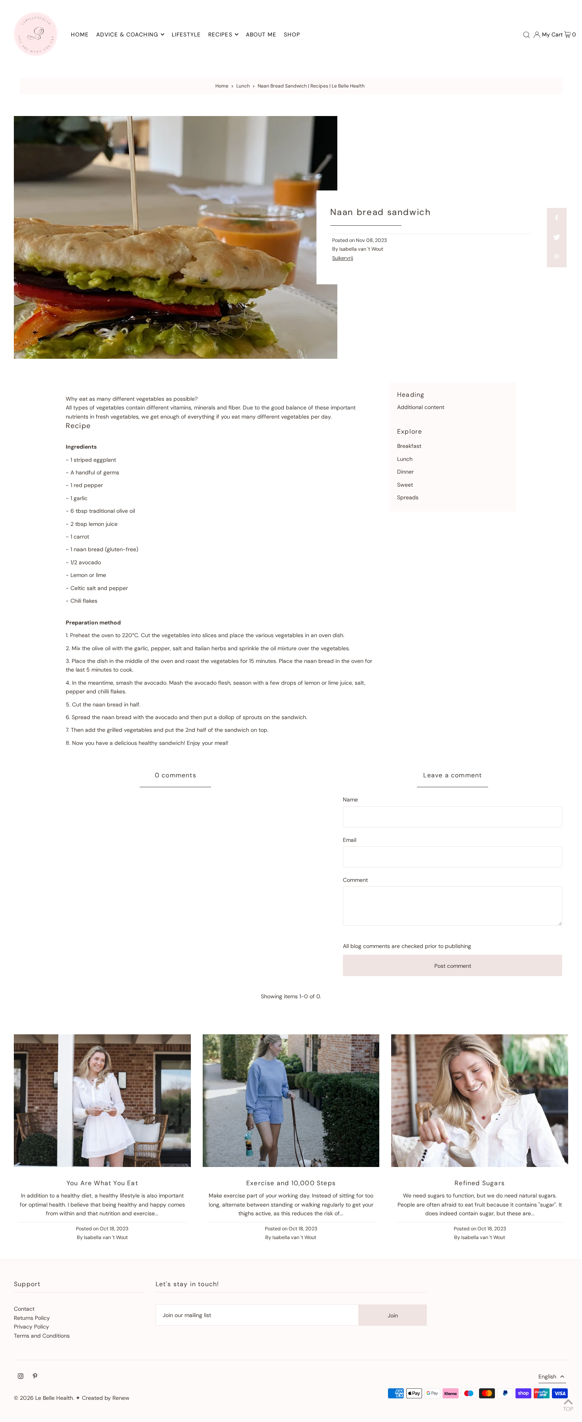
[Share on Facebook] (557, 218)
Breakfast (409, 445)
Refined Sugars (480, 1183)
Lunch (243, 86)
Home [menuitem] (80, 34)
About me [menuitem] (261, 34)
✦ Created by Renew (102, 1397)
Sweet (405, 484)
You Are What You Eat (102, 1183)
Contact (24, 1308)
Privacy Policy (31, 1326)
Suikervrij (342, 258)
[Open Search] (526, 34)
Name (350, 799)
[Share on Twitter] (557, 237)
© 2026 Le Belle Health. (44, 1397)
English (547, 1376)
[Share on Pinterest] (557, 257)
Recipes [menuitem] (220, 34)
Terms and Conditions (42, 1335)
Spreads (407, 497)
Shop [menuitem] (292, 34)
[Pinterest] (35, 1377)
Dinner (405, 471)
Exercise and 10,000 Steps (291, 1183)
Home (221, 86)
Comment (355, 879)
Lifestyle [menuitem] (186, 34)
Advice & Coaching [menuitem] (127, 34)
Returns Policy (32, 1317)
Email (349, 839)
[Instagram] (20, 1377)
